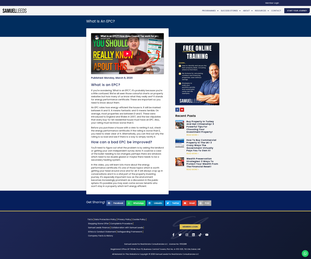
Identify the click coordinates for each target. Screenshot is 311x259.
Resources (260, 10)
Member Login (272, 3)
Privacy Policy (124, 219)
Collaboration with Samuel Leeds (127, 227)
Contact (276, 10)
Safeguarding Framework (129, 231)
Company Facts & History (100, 235)
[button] (115, 203)
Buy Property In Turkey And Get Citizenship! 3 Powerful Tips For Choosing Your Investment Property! (200, 126)
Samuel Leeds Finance (99, 227)
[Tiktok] (200, 235)
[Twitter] (180, 235)
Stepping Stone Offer (98, 223)
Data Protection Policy (105, 219)
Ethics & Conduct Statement (102, 231)
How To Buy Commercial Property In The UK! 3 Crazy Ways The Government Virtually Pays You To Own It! (201, 145)
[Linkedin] (193, 235)
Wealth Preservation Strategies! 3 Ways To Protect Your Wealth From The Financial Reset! (202, 162)
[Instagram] (187, 235)
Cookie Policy (139, 219)
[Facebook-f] (177, 110)
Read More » (192, 135)
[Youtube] (182, 110)
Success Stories (229, 10)
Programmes (209, 10)
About (246, 10)
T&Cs (90, 219)
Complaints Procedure (121, 223)
